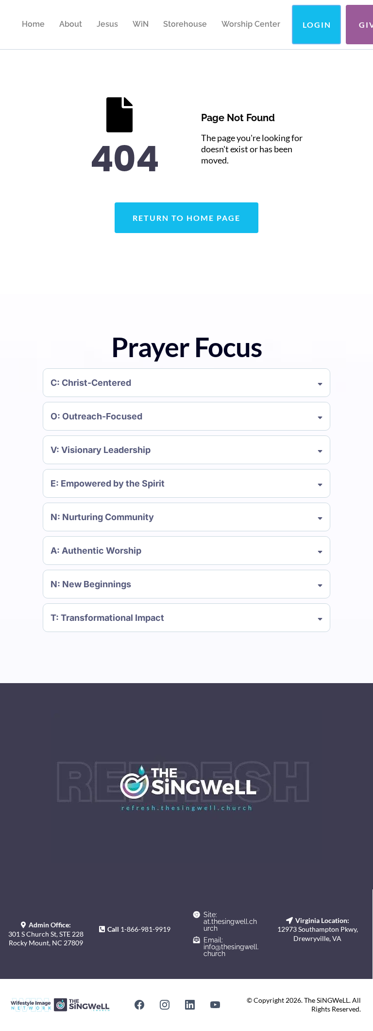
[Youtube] (215, 1004)
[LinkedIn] (190, 1004)
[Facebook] (139, 1004)
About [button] (70, 24)
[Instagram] (164, 1004)
